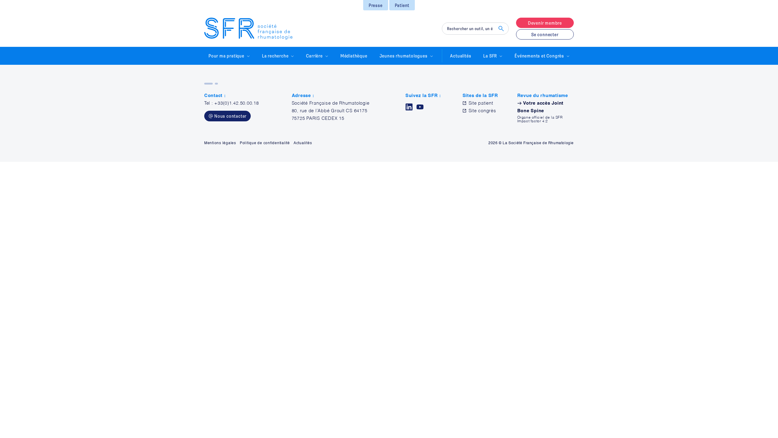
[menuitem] (375, 5)
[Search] (501, 28)
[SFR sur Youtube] (420, 107)
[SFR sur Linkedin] (409, 107)
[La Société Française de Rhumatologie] (248, 29)
